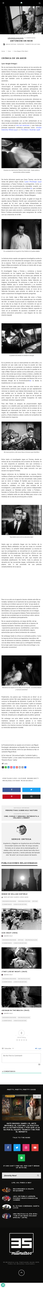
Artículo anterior (21, 808)
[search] (38, 1176)
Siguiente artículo (21, 813)
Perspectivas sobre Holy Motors (22, 810)
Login (39, 1048)
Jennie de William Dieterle (14, 894)
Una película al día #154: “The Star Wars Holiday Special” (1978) (25, 1215)
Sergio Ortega (11, 44)
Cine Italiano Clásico (10, 778)
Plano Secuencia (27, 780)
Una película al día (31, 939)
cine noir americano (23, 125)
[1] (31, 188)
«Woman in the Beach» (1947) (15, 1010)
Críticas (35, 901)
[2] (30, 380)
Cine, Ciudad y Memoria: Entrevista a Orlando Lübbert (21, 817)
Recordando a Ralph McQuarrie (23, 1190)
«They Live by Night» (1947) (14, 972)
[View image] (22, 153)
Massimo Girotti (33, 778)
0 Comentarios (29, 38)
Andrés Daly (8, 936)
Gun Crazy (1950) (10, 933)
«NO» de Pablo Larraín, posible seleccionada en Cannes (25, 1198)
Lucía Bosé (22, 778)
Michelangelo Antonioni (11, 780)
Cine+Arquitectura (24, 901)
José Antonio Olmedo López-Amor (16, 897)
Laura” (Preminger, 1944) (33, 181)
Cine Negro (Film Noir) (16, 38)
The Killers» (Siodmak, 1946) (30, 130)
